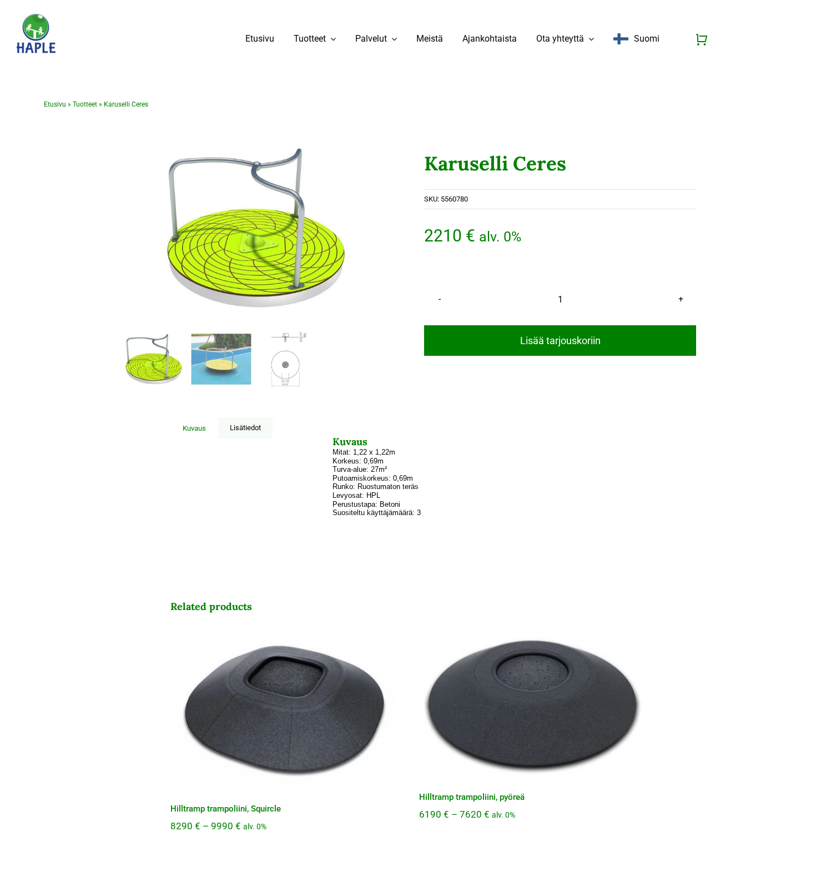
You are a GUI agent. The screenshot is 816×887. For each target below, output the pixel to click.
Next (381, 228)
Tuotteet (85, 104)
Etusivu (55, 104)
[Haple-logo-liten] (36, 17)
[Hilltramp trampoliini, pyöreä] (532, 703)
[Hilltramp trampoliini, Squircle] (283, 708)
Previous (131, 228)
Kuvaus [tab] (194, 428)
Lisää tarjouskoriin (560, 340)
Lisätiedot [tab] (245, 428)
